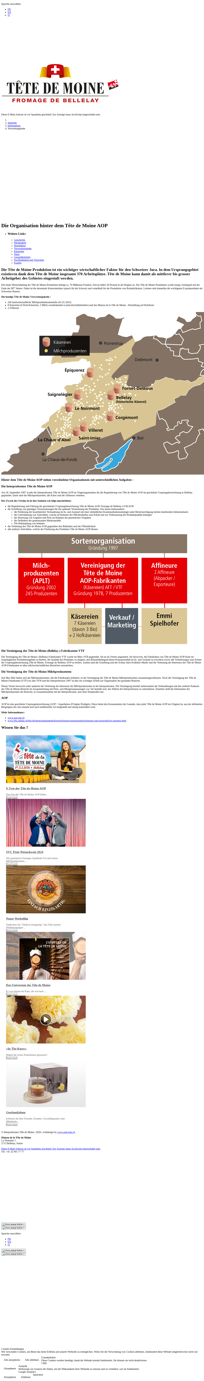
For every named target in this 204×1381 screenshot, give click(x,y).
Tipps (17, 254)
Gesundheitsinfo (22, 257)
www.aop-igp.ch (16, 717)
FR (9, 9)
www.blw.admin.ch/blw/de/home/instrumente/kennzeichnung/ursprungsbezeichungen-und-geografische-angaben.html (67, 720)
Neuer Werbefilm (17, 918)
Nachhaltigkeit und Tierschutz (29, 260)
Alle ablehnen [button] (32, 1360)
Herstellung (20, 245)
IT (9, 15)
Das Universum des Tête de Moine (28, 985)
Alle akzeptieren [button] (12, 1360)
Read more (11, 797)
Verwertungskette (23, 248)
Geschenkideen (16, 1112)
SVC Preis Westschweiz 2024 (24, 852)
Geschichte (19, 240)
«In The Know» (16, 1048)
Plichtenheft (20, 242)
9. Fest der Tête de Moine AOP (26, 788)
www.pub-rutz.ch (66, 1132)
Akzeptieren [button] (10, 1368)
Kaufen (18, 263)
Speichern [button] (38, 1374)
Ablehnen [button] (26, 1377)
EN (9, 12)
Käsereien (19, 251)
